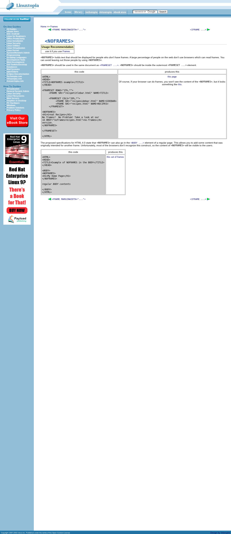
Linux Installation (15, 41)
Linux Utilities (13, 46)
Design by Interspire (220, 532)
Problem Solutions (15, 108)
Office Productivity (16, 38)
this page (172, 76)
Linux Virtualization (16, 48)
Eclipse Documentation (18, 74)
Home (43, 26)
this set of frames (115, 157)
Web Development (15, 62)
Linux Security (14, 43)
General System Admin (18, 91)
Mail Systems (13, 69)
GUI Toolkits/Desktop (17, 64)
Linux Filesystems (15, 96)
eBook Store (13, 31)
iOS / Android (13, 34)
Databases (12, 67)
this (180, 84)
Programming (13, 55)
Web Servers (13, 98)
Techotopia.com (14, 76)
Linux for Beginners (16, 36)
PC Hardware (13, 103)
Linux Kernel (13, 50)
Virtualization (13, 89)
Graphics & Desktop (16, 101)
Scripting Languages (17, 57)
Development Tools (16, 60)
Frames (54, 26)
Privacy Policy (14, 110)
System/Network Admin (18, 53)
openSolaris (12, 72)
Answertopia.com (15, 81)
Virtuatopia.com (14, 79)
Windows (11, 105)
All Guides (12, 29)
